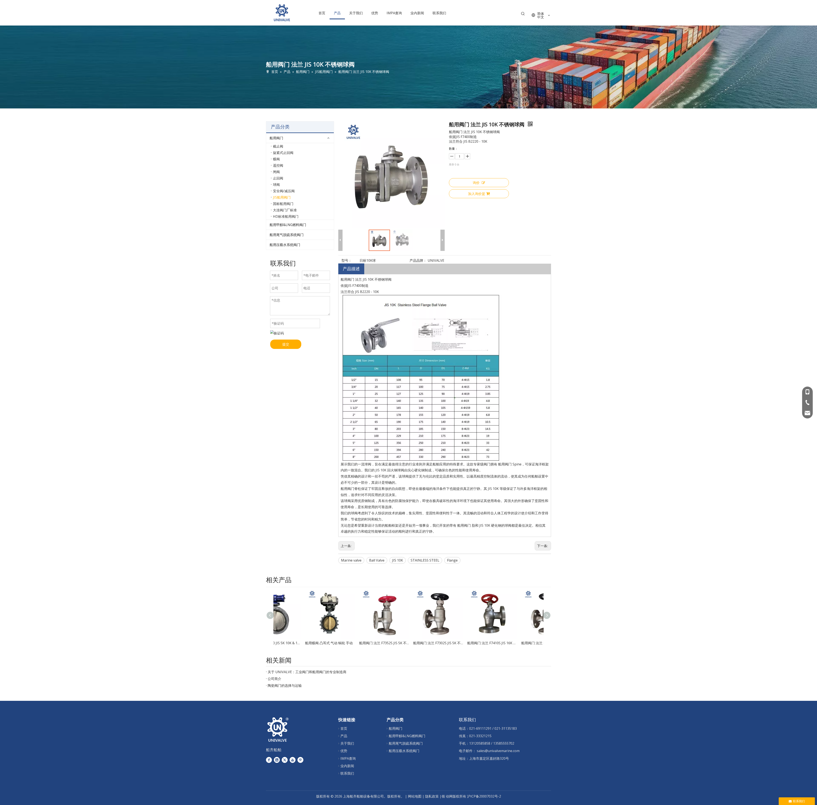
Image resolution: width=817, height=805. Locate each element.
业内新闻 (347, 766)
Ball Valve (376, 560)
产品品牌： (418, 260)
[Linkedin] (277, 760)
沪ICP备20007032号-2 (484, 796)
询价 (476, 182)
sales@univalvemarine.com (498, 750)
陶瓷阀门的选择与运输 (285, 685)
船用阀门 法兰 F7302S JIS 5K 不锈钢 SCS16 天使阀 (408, 643)
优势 (343, 750)
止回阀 (278, 178)
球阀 (276, 184)
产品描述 (351, 269)
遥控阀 (278, 165)
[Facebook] (269, 760)
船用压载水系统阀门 (285, 244)
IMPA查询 (348, 758)
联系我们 (347, 773)
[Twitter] (285, 760)
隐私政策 (432, 796)
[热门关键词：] (523, 14)
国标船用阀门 (283, 203)
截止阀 (278, 146)
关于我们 (347, 743)
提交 (285, 344)
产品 (343, 736)
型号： (346, 260)
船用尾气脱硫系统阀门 (287, 234)
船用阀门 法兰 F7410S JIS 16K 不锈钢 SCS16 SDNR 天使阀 (462, 643)
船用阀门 (276, 138)
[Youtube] (293, 760)
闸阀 (276, 171)
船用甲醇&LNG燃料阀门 (288, 224)
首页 (343, 728)
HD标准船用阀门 (286, 216)
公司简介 (274, 678)
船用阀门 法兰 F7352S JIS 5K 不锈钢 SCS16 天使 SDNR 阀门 (354, 643)
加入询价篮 (476, 193)
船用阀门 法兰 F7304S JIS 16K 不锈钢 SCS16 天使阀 (516, 643)
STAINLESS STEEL (425, 560)
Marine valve (351, 560)
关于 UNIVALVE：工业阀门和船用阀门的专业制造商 (307, 672)
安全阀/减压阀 (284, 191)
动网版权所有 (456, 796)
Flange (452, 560)
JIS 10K (397, 560)
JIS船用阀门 (282, 197)
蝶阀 (276, 159)
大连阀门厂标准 (285, 210)
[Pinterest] (300, 760)
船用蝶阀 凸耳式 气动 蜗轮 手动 (299, 643)
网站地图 (414, 796)
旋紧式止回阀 (283, 152)
